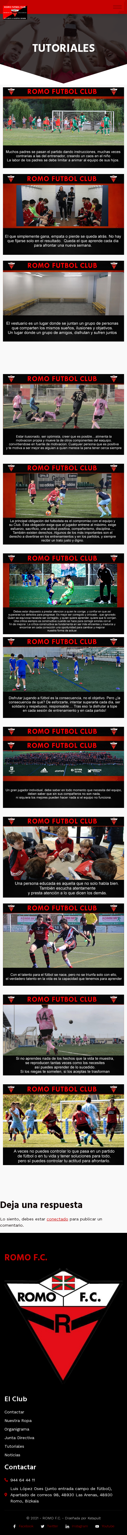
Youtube (107, 1526)
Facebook (25, 1526)
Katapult (94, 1518)
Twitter (52, 1526)
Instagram (79, 1526)
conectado (57, 1219)
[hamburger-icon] (117, 7)
